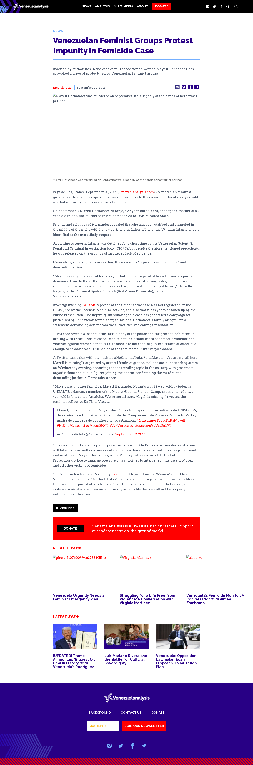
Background (100, 712)
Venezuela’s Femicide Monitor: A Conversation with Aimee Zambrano (215, 599)
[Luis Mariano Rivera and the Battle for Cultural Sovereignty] (126, 636)
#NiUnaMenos (68, 425)
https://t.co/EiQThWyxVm (101, 425)
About (142, 6)
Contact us (131, 712)
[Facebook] (221, 6)
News (86, 6)
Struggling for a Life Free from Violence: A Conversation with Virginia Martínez (147, 599)
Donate (157, 712)
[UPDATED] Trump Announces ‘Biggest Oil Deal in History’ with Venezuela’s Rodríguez (73, 661)
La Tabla (88, 305)
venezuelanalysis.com (136, 192)
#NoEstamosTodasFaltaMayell (161, 420)
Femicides (65, 508)
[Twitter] (214, 6)
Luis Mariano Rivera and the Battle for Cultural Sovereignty (125, 659)
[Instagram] (208, 6)
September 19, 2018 (130, 434)
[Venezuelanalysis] (30, 7)
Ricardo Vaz (62, 87)
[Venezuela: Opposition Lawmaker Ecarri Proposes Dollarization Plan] (178, 636)
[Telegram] (227, 6)
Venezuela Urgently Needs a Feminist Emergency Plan (78, 597)
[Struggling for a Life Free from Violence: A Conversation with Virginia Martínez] (149, 572)
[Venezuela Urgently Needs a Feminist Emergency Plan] (82, 572)
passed (116, 474)
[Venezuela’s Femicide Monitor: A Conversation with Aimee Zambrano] (216, 572)
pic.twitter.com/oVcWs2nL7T (148, 425)
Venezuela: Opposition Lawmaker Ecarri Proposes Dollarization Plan (176, 661)
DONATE (161, 6)
